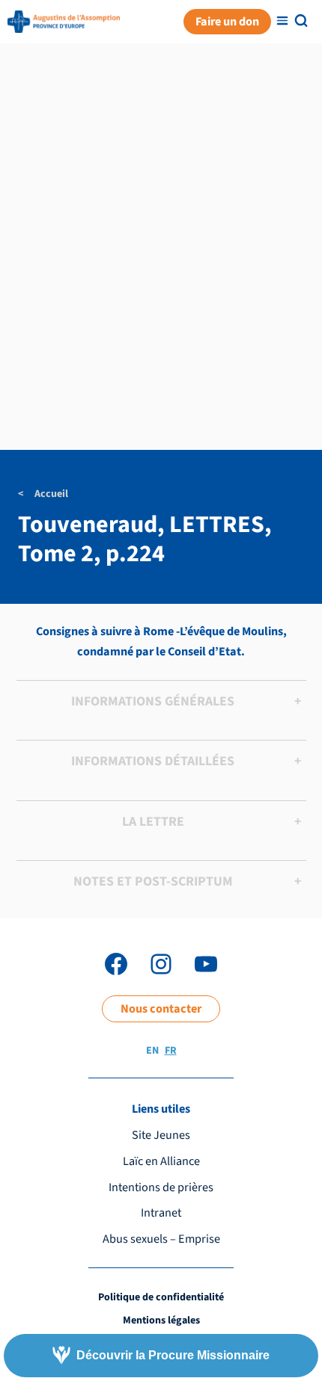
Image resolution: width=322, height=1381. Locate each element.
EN (152, 1050)
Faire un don (227, 21)
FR (171, 1050)
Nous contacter (161, 1008)
